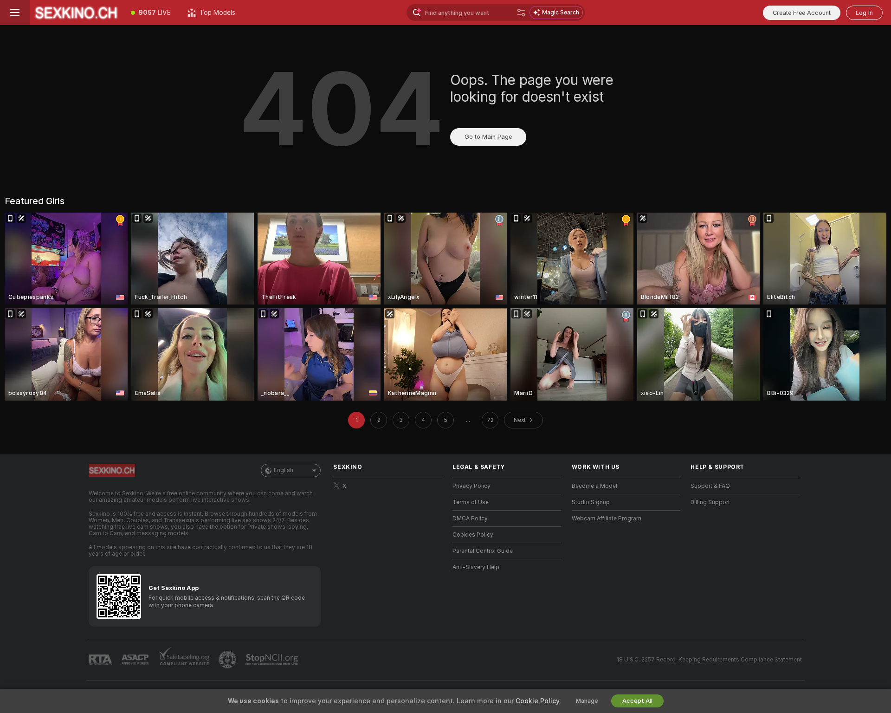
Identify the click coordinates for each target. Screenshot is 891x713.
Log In (864, 12)
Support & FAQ (710, 486)
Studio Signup (591, 502)
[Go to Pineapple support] (228, 659)
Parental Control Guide (482, 551)
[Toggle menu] (15, 12)
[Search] (521, 12)
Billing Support (710, 502)
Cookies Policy (472, 535)
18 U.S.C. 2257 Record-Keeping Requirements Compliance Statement (709, 659)
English (283, 470)
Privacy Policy (471, 486)
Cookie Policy (537, 701)
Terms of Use (470, 502)
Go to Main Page (488, 136)
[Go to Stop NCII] (272, 659)
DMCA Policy (470, 518)
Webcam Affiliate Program (606, 518)
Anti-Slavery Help (475, 567)
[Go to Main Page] (76, 12)
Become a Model (594, 486)
